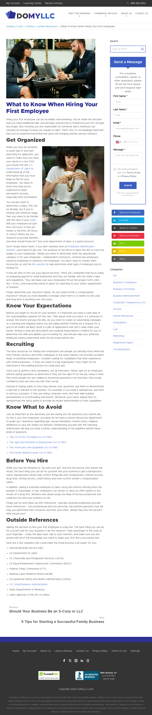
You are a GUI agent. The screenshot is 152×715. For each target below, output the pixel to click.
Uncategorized (121, 349)
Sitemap (135, 651)
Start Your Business (79, 13)
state (33, 220)
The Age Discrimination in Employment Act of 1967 (37, 442)
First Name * (120, 96)
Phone (117, 136)
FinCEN (117, 309)
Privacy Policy (129, 176)
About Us (126, 13)
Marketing (118, 336)
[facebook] (64, 661)
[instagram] (76, 661)
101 (115, 276)
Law (115, 329)
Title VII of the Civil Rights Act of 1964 (30, 437)
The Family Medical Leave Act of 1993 (30, 453)
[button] (128, 213)
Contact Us (141, 13)
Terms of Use (133, 173)
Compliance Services (105, 13)
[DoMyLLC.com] (30, 15)
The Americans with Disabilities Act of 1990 (33, 447)
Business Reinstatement (126, 296)
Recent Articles (53, 3)
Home (15, 651)
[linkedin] (82, 661)
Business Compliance (125, 282)
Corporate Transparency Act (129, 302)
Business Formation (124, 289)
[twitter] (70, 661)
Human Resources (123, 316)
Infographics (120, 322)
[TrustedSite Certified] (49, 675)
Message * (119, 149)
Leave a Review (63, 651)
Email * (117, 123)
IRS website (38, 264)
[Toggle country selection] (118, 142)
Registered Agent (123, 342)
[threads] (88, 661)
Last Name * (120, 109)
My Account (13, 3)
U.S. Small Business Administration (28, 584)
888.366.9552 (138, 3)
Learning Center (32, 3)
